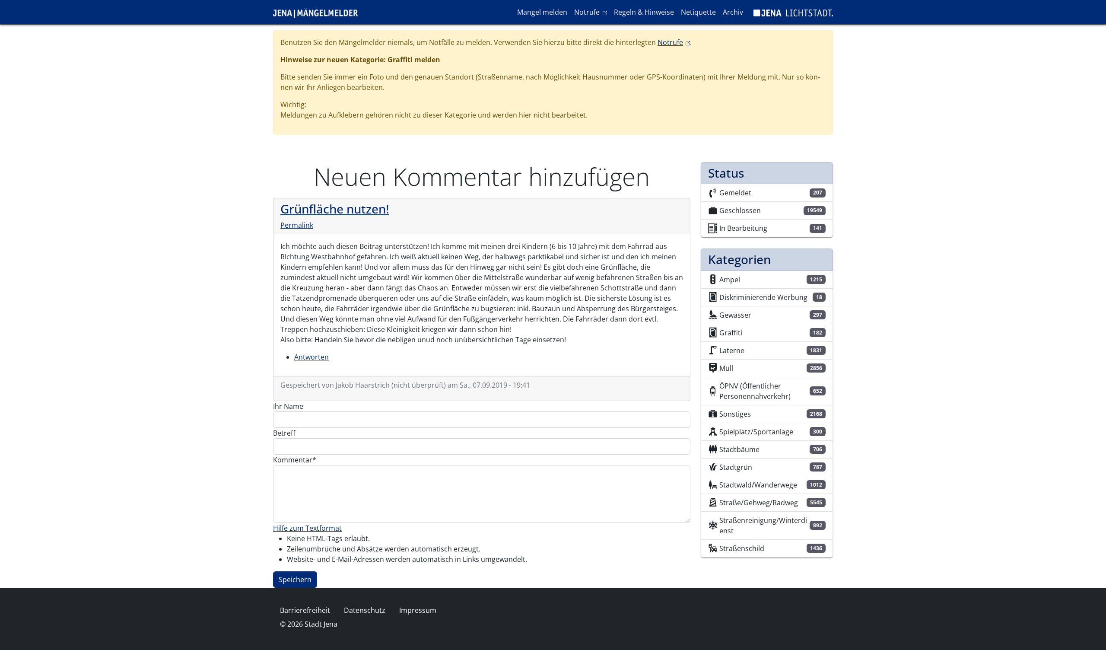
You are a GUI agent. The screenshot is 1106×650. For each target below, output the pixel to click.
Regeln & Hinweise (644, 12)
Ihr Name (288, 406)
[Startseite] (319, 12)
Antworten (311, 357)
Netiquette (698, 12)
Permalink (296, 225)
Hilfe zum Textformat (307, 528)
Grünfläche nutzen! (334, 209)
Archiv (733, 12)
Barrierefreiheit (305, 610)
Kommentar (292, 460)
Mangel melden (542, 12)
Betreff (284, 433)
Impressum (417, 610)
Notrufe (592, 12)
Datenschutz (364, 610)
